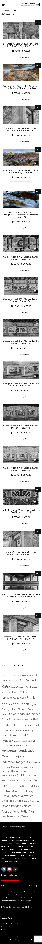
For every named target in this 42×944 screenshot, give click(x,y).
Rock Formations (26, 775)
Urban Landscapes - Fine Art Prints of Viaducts (19, 898)
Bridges (31, 704)
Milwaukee (25, 767)
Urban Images (11, 806)
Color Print (8, 719)
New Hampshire (14, 771)
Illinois (23, 756)
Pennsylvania (9, 775)
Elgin (21, 731)
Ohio (24, 771)
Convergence (22, 719)
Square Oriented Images (15, 786)
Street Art (27, 786)
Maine (29, 762)
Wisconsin (25, 816)
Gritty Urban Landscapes (15, 745)
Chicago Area (9, 709)
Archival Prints (6, 918)
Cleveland (5, 714)
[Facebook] (3, 869)
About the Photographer (13, 826)
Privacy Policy (6, 921)
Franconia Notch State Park (23, 741)
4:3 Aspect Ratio (14, 681)
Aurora (4, 692)
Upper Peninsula (31, 801)
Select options (22, 57)
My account (5, 927)
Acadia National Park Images (23, 687)
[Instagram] (15, 869)
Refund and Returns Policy (11, 924)
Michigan (16, 766)
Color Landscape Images (24, 714)
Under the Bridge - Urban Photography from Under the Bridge (19, 795)
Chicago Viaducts (27, 709)
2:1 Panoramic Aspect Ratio (13, 675)
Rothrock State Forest (13, 780)
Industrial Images (13, 762)
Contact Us (5, 930)
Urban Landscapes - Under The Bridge (16, 901)
